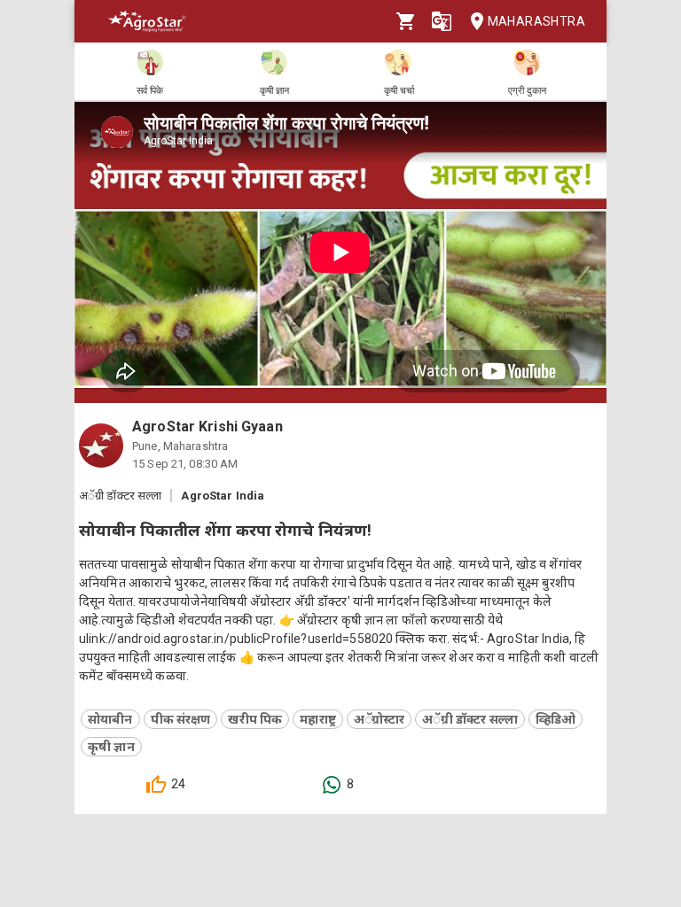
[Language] (441, 21)
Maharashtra (536, 21)
